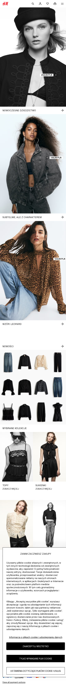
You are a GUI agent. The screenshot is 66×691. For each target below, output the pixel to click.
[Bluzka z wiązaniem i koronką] (41, 362)
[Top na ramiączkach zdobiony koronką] (8, 412)
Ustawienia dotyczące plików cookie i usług (35, 671)
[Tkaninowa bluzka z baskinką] (25, 387)
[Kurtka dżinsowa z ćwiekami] (41, 387)
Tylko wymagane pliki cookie (35, 658)
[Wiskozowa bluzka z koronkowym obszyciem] (8, 387)
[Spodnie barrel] (41, 412)
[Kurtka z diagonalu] (25, 362)
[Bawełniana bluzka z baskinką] (25, 412)
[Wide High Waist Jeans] (8, 362)
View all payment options (13, 682)
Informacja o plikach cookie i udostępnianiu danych (35, 637)
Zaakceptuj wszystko (36, 646)
